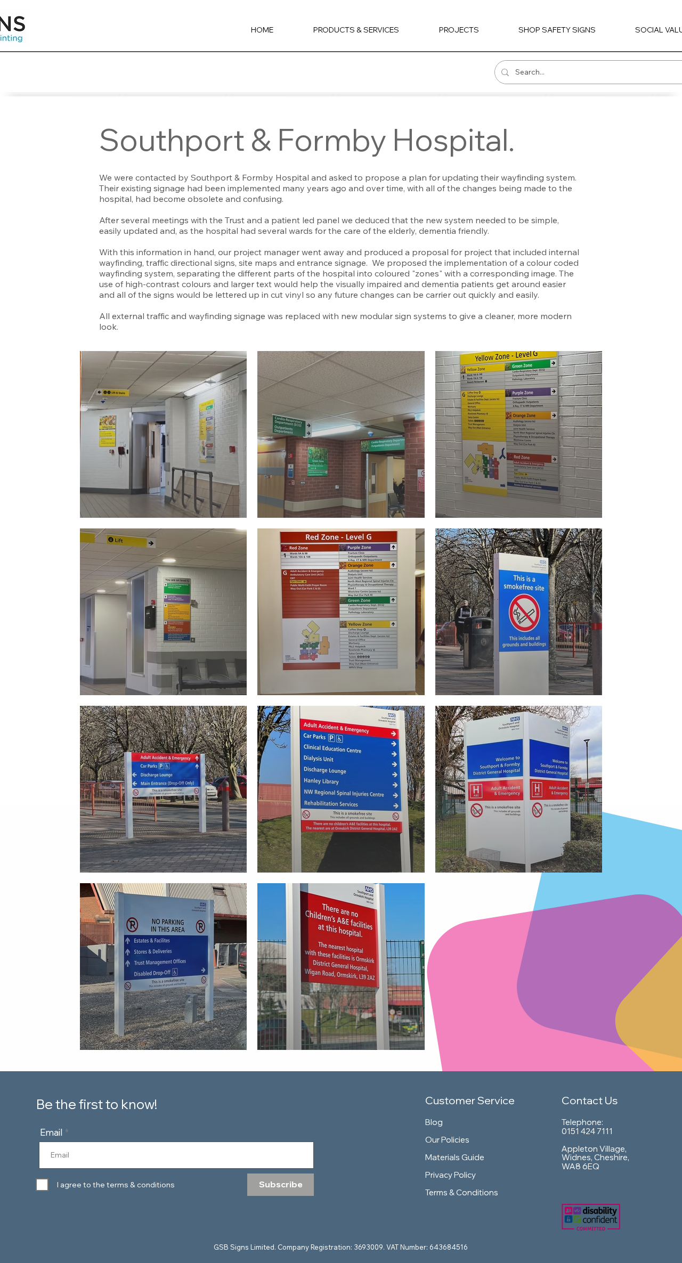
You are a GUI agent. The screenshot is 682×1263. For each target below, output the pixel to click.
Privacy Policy (450, 1175)
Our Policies (447, 1140)
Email (51, 1132)
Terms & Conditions (461, 1192)
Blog (434, 1122)
